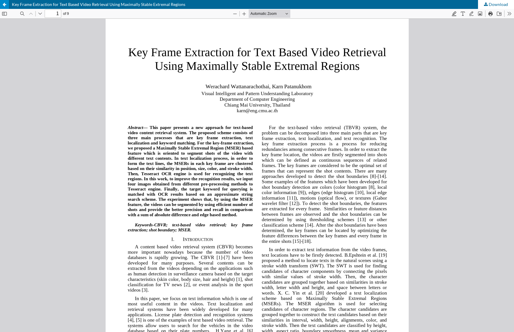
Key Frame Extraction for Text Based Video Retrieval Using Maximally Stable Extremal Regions (98, 4)
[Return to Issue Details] (4, 4)
